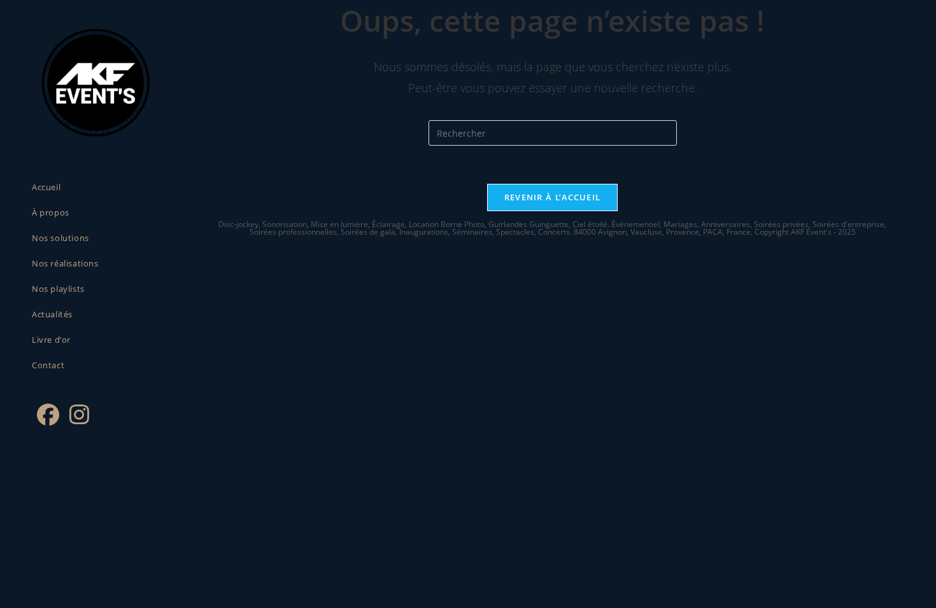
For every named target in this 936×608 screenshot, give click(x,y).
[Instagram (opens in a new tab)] (79, 414)
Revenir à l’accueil (552, 197)
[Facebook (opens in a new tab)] (48, 414)
